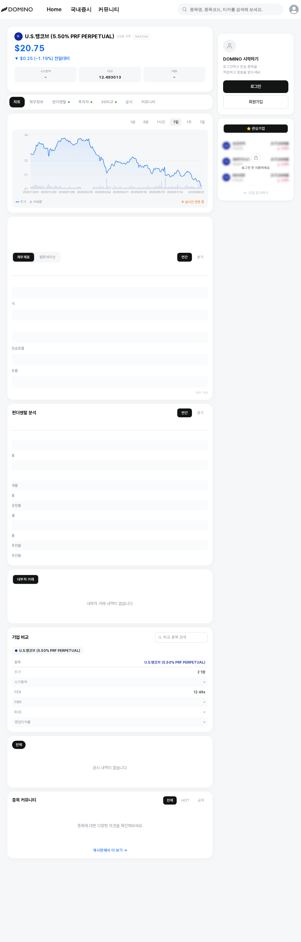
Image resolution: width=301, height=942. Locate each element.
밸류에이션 (47, 257)
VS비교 (107, 101)
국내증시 (81, 9)
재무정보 (36, 101)
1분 (133, 122)
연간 (184, 257)
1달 (202, 122)
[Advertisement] (110, 234)
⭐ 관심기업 (256, 128)
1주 (189, 122)
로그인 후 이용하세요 (256, 168)
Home (54, 9)
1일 (175, 122)
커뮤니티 (108, 9)
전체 (19, 744)
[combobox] (234, 9)
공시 (129, 101)
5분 (146, 122)
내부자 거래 (25, 579)
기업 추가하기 (258, 193)
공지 (201, 800)
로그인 (255, 86)
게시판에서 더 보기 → (110, 850)
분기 (200, 257)
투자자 (83, 101)
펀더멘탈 (59, 101)
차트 (17, 101)
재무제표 (23, 257)
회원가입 (256, 101)
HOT (185, 800)
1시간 (160, 122)
